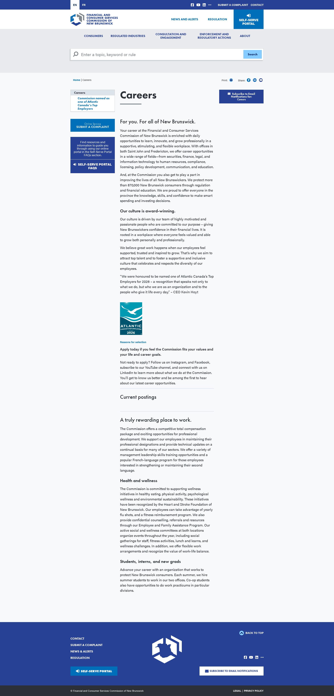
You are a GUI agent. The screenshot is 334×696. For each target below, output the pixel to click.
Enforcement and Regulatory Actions (214, 36)
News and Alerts (184, 19)
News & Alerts (81, 651)
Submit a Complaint (233, 5)
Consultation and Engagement (171, 36)
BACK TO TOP (254, 633)
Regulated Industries (128, 36)
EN (75, 5)
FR (84, 5)
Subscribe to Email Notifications (234, 671)
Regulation (217, 19)
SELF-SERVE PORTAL (96, 671)
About (245, 36)
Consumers (93, 36)
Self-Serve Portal (248, 22)
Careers (79, 93)
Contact (257, 5)
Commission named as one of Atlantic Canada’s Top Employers (93, 103)
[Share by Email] (261, 80)
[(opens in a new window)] (192, 5)
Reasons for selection (133, 342)
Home (76, 80)
